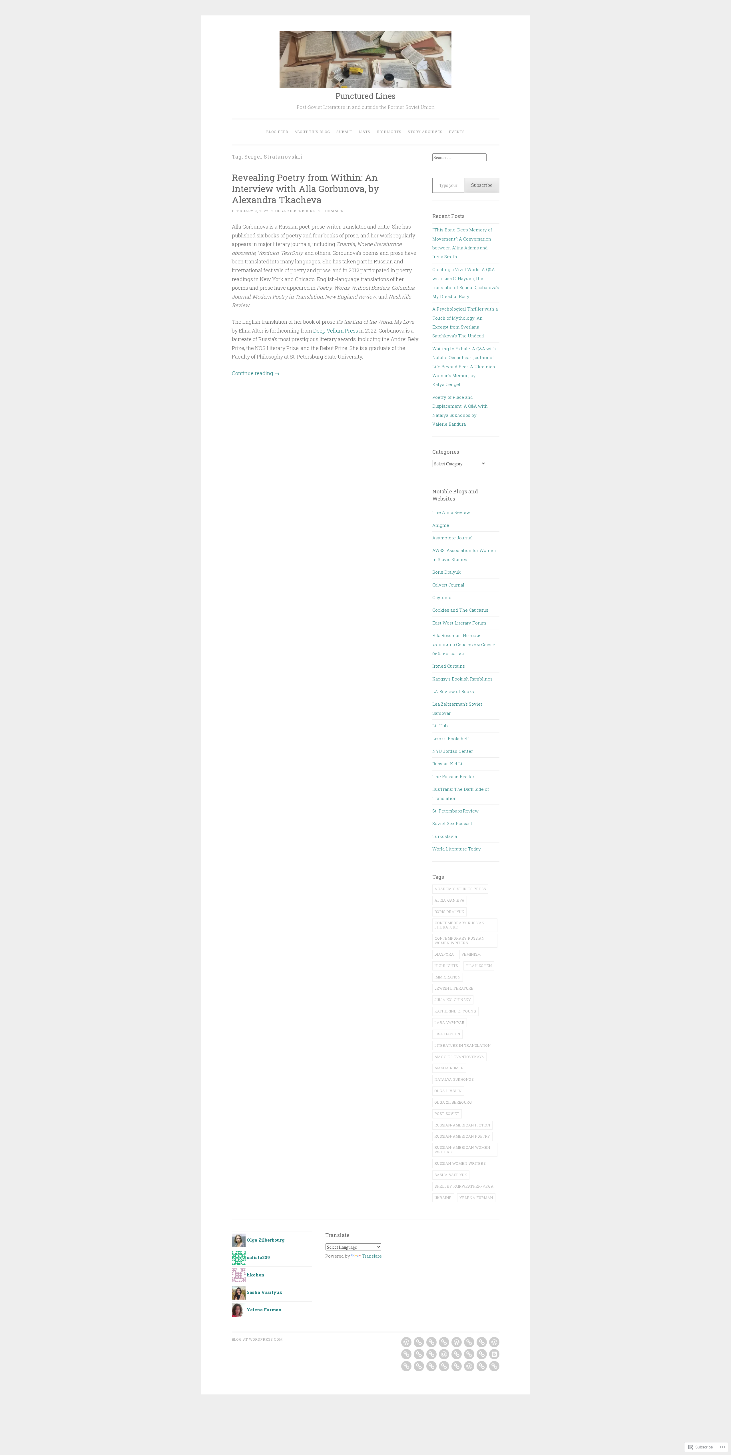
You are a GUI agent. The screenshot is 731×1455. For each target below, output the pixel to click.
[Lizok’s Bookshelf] (494, 1354)
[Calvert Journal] (469, 1342)
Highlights (389, 131)
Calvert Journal (448, 585)
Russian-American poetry (462, 1136)
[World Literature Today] (494, 1366)
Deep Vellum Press (335, 330)
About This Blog (312, 131)
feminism (471, 954)
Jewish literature (454, 988)
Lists (364, 131)
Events (457, 131)
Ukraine (443, 1197)
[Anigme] (419, 1342)
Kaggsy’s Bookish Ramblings (462, 679)
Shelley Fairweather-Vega (464, 1186)
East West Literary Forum (459, 623)
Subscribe (482, 185)
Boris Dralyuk (446, 572)
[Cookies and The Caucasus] (494, 1342)
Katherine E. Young (455, 1011)
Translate (372, 1256)
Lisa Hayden (447, 1034)
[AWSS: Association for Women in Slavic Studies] (444, 1342)
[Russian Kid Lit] (419, 1366)
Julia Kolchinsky (453, 999)
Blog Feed (277, 131)
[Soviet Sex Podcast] (469, 1366)
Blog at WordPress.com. (258, 1339)
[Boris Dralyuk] (456, 1342)
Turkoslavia (444, 836)
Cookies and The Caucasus (460, 610)
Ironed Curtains (448, 666)
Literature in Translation (463, 1045)
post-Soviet (447, 1113)
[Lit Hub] (482, 1354)
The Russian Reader (453, 776)
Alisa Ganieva (450, 900)
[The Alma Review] (406, 1342)
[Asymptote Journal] (431, 1342)
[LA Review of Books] (456, 1354)
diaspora (444, 954)
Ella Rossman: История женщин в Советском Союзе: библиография (464, 644)
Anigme (440, 525)
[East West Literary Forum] (406, 1354)
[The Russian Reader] (431, 1366)
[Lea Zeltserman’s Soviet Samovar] (469, 1354)
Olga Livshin (448, 1090)
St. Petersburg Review (455, 811)
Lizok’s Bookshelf (450, 738)
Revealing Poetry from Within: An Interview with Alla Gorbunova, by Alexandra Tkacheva (305, 188)
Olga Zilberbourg (295, 211)
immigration (448, 977)
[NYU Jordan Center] (406, 1366)
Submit (344, 131)
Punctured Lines (365, 96)
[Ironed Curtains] (431, 1354)
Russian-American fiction (462, 1125)
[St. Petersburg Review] (456, 1366)
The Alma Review (451, 512)
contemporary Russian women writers (460, 940)
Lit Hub (440, 725)
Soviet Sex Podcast (452, 823)
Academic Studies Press (460, 888)
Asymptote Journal (452, 538)
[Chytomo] (482, 1342)
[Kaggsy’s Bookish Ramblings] (444, 1354)
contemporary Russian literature (460, 925)
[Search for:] (459, 157)
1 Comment (334, 211)
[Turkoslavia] (482, 1366)
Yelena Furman (476, 1197)
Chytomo (441, 597)
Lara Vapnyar (450, 1022)
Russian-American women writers (462, 1149)
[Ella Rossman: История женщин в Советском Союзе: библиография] (419, 1354)
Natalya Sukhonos (454, 1079)
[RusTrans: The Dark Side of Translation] (444, 1366)
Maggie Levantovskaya (459, 1056)
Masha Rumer (449, 1068)
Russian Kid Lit (448, 763)
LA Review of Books (453, 691)
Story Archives (425, 131)
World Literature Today (456, 849)
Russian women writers (460, 1163)
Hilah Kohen (479, 965)
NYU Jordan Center (452, 751)
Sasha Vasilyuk (451, 1174)
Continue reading (256, 373)
